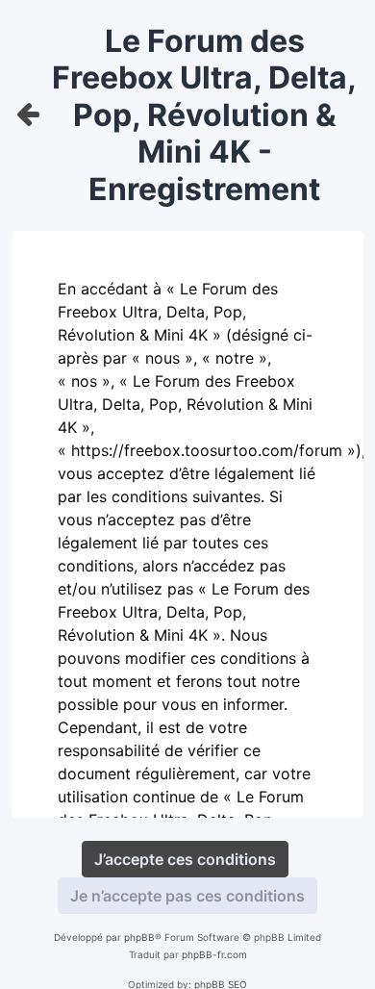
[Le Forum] (29, 115)
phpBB (139, 937)
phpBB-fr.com (214, 954)
